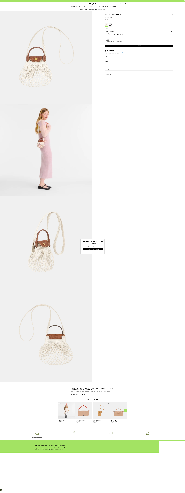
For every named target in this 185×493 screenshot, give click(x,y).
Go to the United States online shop (93, 249)
